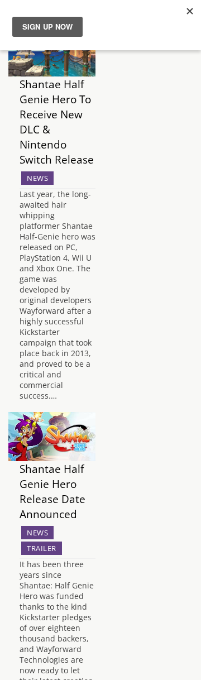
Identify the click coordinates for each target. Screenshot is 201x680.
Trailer (41, 548)
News (37, 178)
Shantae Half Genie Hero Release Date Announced (52, 491)
